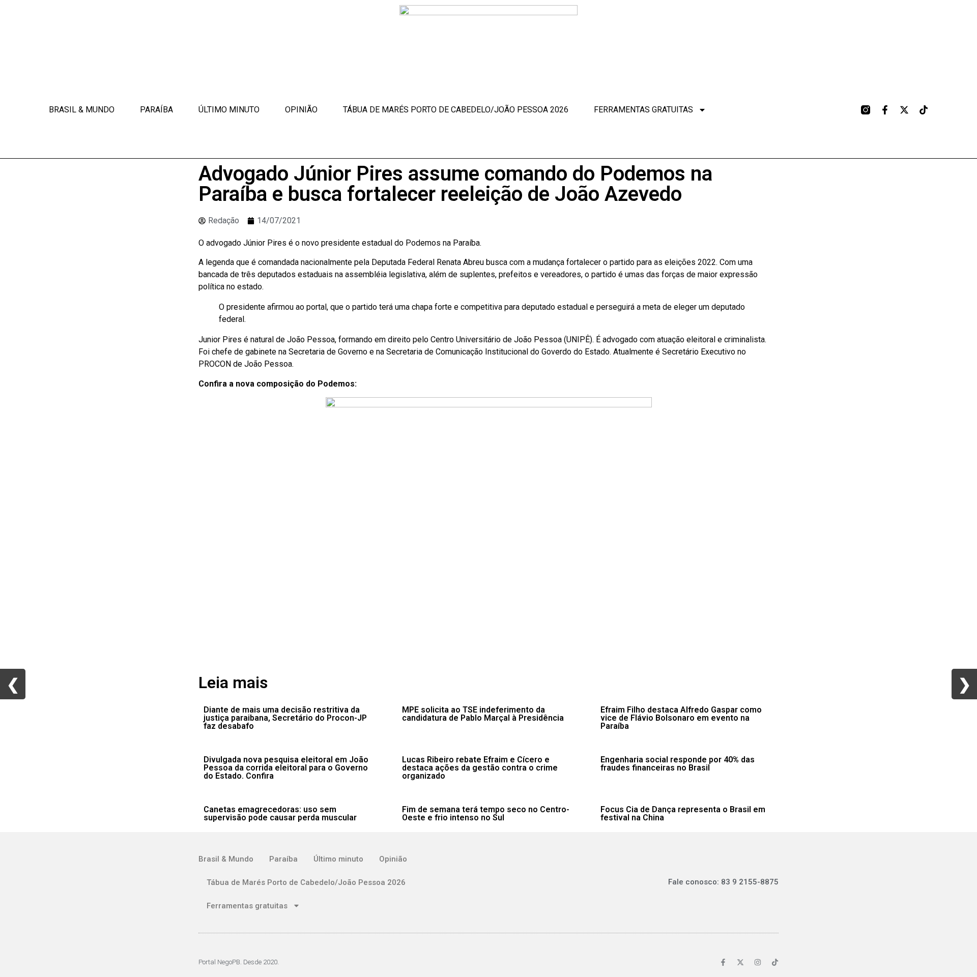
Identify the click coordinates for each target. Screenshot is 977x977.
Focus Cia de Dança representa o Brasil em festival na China (682, 813)
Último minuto (229, 109)
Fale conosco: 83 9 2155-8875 (723, 881)
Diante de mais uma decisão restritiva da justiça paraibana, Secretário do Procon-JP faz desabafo (285, 718)
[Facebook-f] (884, 109)
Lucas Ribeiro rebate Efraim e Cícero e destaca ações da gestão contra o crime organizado (480, 768)
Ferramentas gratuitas (643, 109)
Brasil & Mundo (81, 109)
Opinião (301, 109)
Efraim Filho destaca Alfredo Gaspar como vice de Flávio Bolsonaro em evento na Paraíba (681, 718)
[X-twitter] (904, 109)
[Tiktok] (923, 109)
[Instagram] (757, 962)
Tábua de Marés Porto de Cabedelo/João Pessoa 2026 (455, 109)
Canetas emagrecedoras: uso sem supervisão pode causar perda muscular (280, 813)
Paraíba (156, 109)
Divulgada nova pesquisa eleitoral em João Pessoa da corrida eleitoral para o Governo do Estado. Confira (286, 768)
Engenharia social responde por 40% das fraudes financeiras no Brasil (677, 764)
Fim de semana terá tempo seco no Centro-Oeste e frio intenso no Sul (485, 813)
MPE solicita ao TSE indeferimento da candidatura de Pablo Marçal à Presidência (483, 714)
